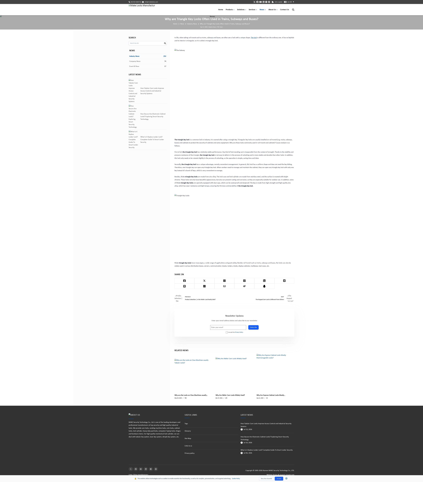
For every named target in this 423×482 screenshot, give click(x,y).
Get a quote (278, 2)
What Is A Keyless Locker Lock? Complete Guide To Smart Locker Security (267, 450)
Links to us (188, 446)
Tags (186, 424)
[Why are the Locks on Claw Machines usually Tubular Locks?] (193, 373)
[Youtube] (141, 469)
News (262, 10)
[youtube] (260, 2)
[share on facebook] (184, 280)
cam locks (145, 428)
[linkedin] (263, 2)
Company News (134, 61)
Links (130, 475)
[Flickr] (151, 469)
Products (229, 10)
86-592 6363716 (136, 2)
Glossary (188, 431)
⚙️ (286, 478)
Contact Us (284, 10)
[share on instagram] (224, 280)
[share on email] (224, 286)
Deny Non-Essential (266, 478)
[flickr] (266, 2)
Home (220, 10)
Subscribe (253, 327)
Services (252, 10)
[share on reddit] (284, 280)
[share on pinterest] (244, 280)
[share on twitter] (204, 280)
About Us (272, 10)
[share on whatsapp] (204, 286)
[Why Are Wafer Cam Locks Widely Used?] (231, 372)
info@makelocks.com (151, 2)
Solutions (240, 10)
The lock (254, 38)
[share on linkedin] (264, 280)
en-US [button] (291, 2)
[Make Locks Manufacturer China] (142, 9)
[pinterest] (269, 2)
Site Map (188, 438)
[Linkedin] (146, 469)
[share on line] (184, 286)
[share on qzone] (264, 286)
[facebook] (257, 2)
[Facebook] (136, 469)
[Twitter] (131, 469)
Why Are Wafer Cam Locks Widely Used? (230, 395)
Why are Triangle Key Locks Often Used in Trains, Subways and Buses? (225, 24)
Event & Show (134, 66)
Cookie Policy (236, 478)
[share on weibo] (244, 286)
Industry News (192, 24)
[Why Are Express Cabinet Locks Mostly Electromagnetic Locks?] (275, 373)
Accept (279, 478)
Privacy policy (189, 453)
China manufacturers (140, 475)
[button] (234, 9)
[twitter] (254, 2)
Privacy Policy (239, 332)
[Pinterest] (156, 469)
